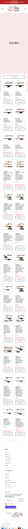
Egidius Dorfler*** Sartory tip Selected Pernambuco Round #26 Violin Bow (19, 329)
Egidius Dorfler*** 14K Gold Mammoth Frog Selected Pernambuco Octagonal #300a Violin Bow (8, 176)
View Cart (7, 452)
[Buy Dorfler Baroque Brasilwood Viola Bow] (20, 84)
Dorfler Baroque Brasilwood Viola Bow (19, 93)
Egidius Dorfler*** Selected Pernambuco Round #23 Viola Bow (7, 421)
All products (7, 456)
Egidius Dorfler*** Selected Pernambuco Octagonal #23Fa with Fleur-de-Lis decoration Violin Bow (19, 391)
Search (6, 465)
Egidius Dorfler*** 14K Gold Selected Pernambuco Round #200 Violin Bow (20, 206)
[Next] (18, 440)
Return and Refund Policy (10, 482)
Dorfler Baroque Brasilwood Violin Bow (7, 120)
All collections (8, 463)
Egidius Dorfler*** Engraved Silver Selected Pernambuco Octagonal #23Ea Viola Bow (8, 268)
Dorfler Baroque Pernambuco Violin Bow (19, 146)
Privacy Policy (8, 484)
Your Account (7, 454)
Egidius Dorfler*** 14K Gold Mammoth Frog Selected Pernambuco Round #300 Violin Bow (20, 175)
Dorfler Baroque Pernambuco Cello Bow (19, 120)
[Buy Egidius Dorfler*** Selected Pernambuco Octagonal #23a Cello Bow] (8, 349)
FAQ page (7, 478)
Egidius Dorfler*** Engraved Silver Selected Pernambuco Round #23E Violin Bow (20, 299)
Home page (7, 461)
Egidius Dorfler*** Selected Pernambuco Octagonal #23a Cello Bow (7, 360)
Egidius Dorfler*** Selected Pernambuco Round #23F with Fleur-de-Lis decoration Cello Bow (20, 423)
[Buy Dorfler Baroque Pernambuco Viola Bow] (8, 137)
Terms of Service (8, 486)
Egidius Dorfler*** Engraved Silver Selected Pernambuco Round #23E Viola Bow (8, 299)
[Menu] (2, 8)
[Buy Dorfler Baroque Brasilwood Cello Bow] (8, 84)
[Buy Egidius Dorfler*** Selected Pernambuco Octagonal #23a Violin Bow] (20, 349)
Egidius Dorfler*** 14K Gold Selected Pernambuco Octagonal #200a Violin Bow (8, 207)
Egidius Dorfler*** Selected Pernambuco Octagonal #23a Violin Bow (19, 360)
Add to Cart (8, 102)
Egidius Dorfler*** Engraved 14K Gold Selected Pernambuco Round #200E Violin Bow (20, 237)
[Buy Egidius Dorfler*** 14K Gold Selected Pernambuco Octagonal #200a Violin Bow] (8, 196)
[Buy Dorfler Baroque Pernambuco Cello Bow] (20, 111)
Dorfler (5, 97)
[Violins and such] (13, 8)
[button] (25, 8)
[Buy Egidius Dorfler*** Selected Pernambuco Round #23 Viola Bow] (8, 411)
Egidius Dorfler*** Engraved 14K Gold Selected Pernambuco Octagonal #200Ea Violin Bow (8, 237)
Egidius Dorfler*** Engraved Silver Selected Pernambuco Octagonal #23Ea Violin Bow (20, 268)
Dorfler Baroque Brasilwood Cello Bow (7, 93)
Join (21, 500)
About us (7, 473)
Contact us (7, 475)
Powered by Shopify (5, 526)
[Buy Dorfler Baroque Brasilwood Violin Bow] (8, 111)
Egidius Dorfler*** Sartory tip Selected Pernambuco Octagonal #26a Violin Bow (7, 329)
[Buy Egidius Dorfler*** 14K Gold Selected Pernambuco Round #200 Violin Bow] (20, 196)
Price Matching (8, 458)
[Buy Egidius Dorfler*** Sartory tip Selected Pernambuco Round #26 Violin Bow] (20, 318)
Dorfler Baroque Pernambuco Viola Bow (7, 146)
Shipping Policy (8, 480)
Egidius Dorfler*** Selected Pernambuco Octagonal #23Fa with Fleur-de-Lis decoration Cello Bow (7, 391)
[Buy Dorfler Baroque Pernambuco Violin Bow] (20, 137)
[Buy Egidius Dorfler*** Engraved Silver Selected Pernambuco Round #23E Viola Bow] (8, 288)
